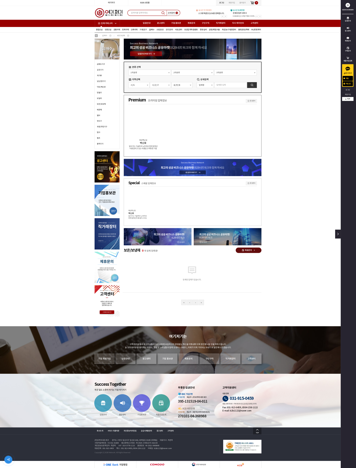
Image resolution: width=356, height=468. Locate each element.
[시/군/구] (160, 85)
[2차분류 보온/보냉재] (192, 72)
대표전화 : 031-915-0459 (104, 448)
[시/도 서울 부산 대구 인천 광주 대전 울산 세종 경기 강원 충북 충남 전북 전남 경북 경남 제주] (138, 85)
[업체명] (205, 85)
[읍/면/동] (181, 85)
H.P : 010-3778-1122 (127, 446)
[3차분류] (235, 72)
